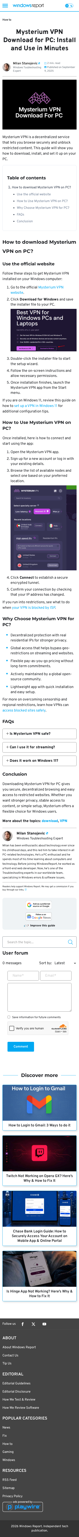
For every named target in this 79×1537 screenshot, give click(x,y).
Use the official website (34, 194)
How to (6, 20)
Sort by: (45, 963)
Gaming (8, 1452)
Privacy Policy (12, 1496)
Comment (21, 1047)
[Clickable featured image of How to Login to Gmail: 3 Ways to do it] (39, 1103)
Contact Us (10, 1356)
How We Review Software (20, 1408)
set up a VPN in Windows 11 (35, 406)
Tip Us (7, 1364)
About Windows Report (19, 1347)
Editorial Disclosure (16, 1392)
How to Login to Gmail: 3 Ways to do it (39, 1125)
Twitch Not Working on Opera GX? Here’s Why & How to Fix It (39, 1178)
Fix (4, 1436)
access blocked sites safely (24, 710)
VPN (63, 821)
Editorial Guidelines (16, 1384)
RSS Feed (9, 1480)
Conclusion (25, 221)
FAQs (20, 215)
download (50, 821)
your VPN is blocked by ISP (33, 607)
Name (18, 975)
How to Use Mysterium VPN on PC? (42, 201)
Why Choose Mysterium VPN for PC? (43, 208)
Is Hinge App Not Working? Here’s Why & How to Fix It (39, 1294)
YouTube (44, 1324)
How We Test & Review (18, 1400)
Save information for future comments (36, 1017)
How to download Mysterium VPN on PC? (41, 187)
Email (50, 975)
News (6, 1428)
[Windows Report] (28, 5)
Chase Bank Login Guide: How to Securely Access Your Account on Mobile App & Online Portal (39, 1236)
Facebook (22, 1324)
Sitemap (8, 1488)
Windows (8, 1460)
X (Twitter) (33, 1324)
